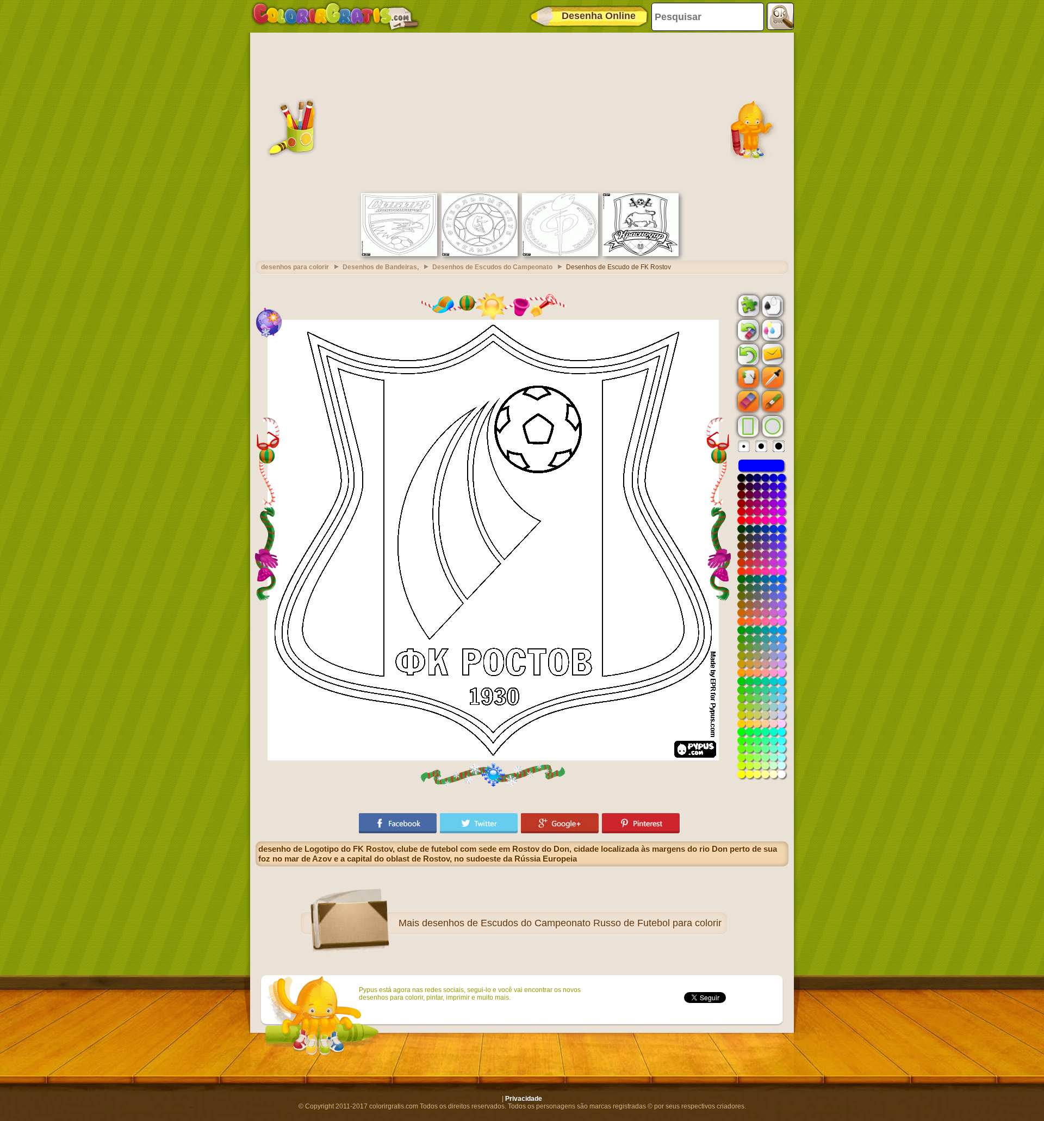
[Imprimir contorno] (771, 305)
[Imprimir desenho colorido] (771, 329)
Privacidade (523, 1099)
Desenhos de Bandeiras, (381, 267)
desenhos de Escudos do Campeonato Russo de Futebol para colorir (572, 923)
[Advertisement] (522, 111)
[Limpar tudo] (747, 330)
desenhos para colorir (295, 267)
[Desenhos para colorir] (335, 16)
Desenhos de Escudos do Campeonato (492, 267)
